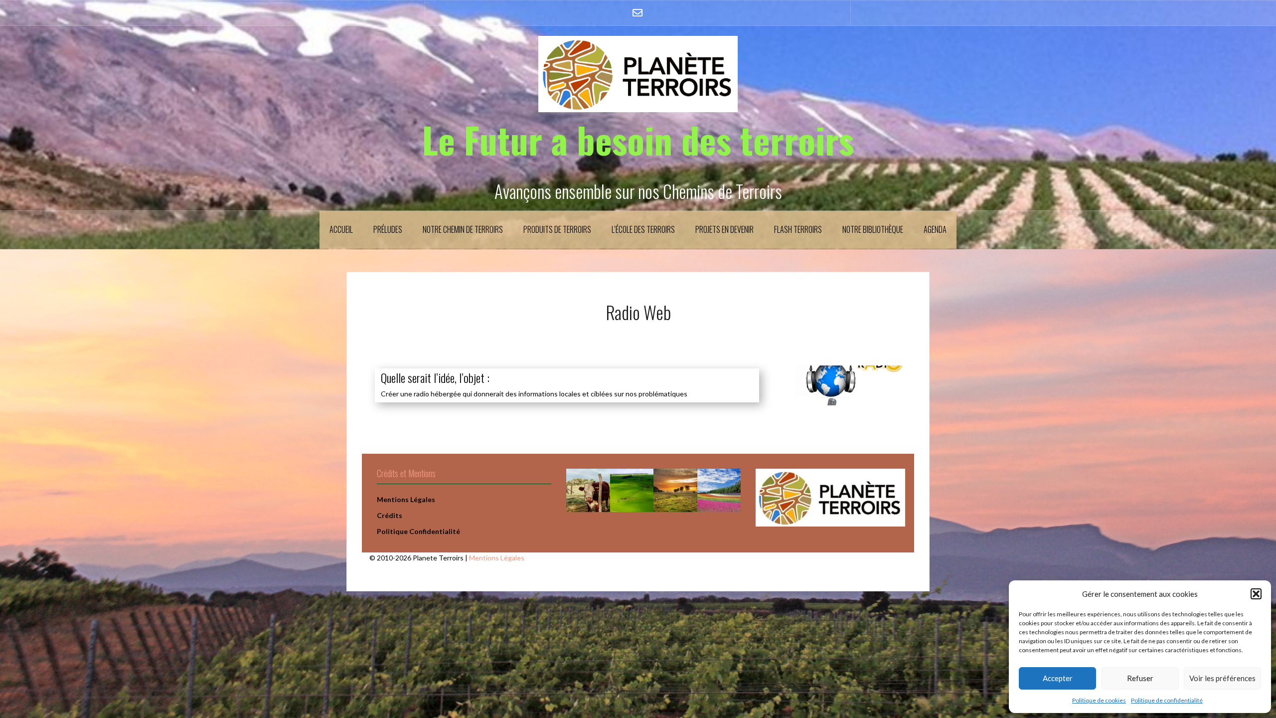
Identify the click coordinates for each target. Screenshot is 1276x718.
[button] (1256, 594)
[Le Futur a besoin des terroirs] (638, 73)
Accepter (1058, 678)
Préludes (387, 229)
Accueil (341, 229)
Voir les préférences (1222, 678)
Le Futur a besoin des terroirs (638, 139)
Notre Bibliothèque (872, 229)
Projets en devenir (724, 229)
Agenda (935, 229)
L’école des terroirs (643, 229)
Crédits (389, 515)
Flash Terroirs (798, 229)
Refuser (1140, 678)
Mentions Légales (496, 557)
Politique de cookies (1099, 700)
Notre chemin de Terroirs (463, 229)
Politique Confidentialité (418, 531)
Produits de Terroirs (557, 229)
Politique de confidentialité (1167, 700)
